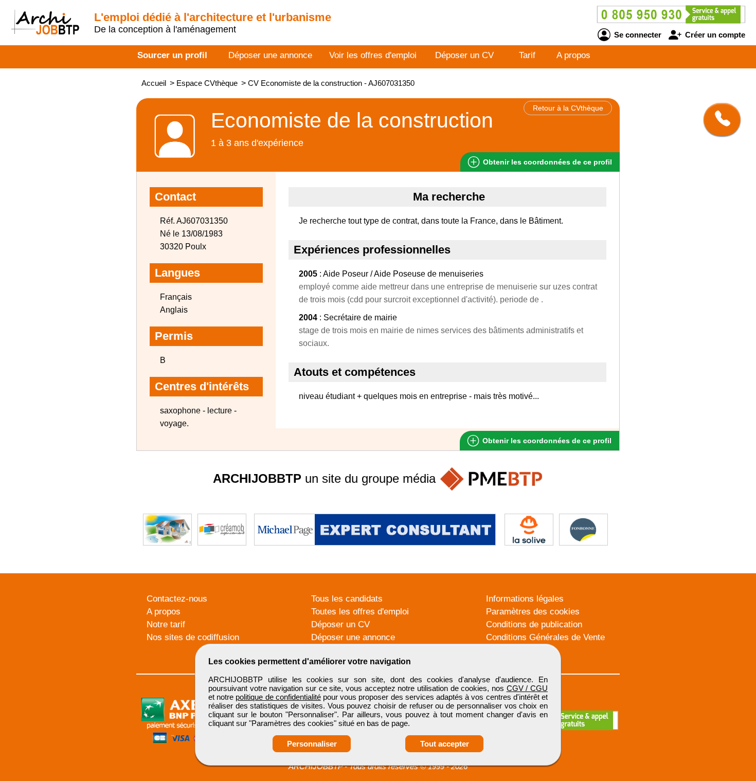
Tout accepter (444, 743)
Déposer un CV (464, 55)
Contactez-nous (177, 599)
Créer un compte (714, 34)
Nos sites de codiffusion (193, 637)
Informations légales (525, 599)
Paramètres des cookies (533, 611)
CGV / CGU (527, 688)
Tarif (527, 55)
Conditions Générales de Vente (545, 637)
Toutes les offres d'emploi (360, 611)
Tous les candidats (347, 599)
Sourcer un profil (172, 55)
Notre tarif (166, 624)
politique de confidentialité (278, 697)
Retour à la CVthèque (568, 108)
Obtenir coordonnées (546, 162)
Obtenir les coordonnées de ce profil (545, 441)
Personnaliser (312, 743)
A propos (573, 55)
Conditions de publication (534, 624)
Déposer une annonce (270, 55)
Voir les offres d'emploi (373, 55)
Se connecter (636, 34)
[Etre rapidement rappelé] (718, 119)
